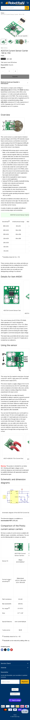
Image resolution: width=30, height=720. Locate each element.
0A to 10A (18, 230)
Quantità (3, 67)
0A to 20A (18, 234)
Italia (14, 694)
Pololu (2, 55)
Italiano (14, 689)
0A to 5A (18, 226)
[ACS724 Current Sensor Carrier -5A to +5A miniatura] (4, 41)
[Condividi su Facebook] (2, 649)
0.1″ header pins (22, 338)
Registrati (25, 681)
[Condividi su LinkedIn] (8, 649)
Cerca (15, 714)
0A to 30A (18, 238)
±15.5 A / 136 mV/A (20, 580)
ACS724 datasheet (17, 143)
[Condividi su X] (5, 649)
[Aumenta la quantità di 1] (16, 71)
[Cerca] (27, 8)
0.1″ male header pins (13, 417)
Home (2, 13)
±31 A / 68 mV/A (20, 582)
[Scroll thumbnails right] (27, 42)
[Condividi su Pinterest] (11, 649)
